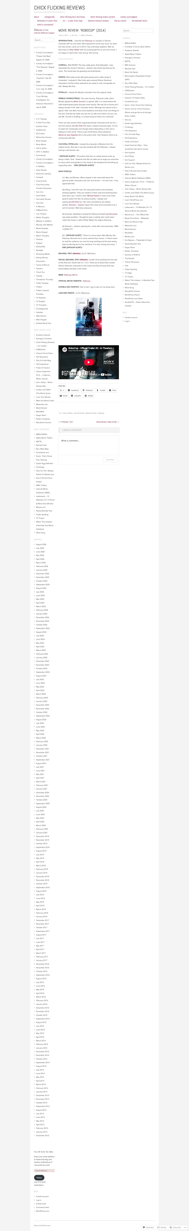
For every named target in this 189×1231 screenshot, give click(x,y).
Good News (41, 195)
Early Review (41, 170)
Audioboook (41, 130)
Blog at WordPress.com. (42, 1225)
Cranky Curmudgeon (128, 17)
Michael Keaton (91, 413)
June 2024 (40, 639)
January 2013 (41, 1132)
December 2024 (42, 617)
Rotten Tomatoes (43, 419)
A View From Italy (43, 122)
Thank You (40, 272)
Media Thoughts (42, 217)
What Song (40, 532)
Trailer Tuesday (42, 283)
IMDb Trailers (41, 485)
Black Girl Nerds (131, 72)
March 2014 (41, 1084)
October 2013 (41, 1102)
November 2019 (42, 840)
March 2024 (41, 650)
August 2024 (41, 632)
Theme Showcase (132, 262)
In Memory (40, 206)
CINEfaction (41, 349)
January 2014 (41, 1091)
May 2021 (40, 774)
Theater (39, 276)
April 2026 (40, 559)
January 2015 (41, 1048)
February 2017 (42, 956)
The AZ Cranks (120, 21)
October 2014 (41, 1059)
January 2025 (41, 613)
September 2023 (43, 672)
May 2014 (40, 1077)
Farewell (39, 177)
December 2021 (42, 749)
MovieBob (40, 411)
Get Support (130, 160)
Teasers (39, 268)
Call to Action (41, 148)
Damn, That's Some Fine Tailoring (138, 105)
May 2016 (40, 989)
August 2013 (41, 1110)
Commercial (41, 155)
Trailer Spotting (42, 514)
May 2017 (40, 945)
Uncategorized (42, 308)
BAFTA (39, 441)
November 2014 (42, 1055)
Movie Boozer (41, 408)
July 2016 (40, 982)
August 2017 (41, 935)
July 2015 (40, 1026)
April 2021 (40, 778)
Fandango (40, 467)
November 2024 (42, 621)
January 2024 (41, 657)
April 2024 (40, 646)
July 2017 (40, 938)
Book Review (41, 141)
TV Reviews (41, 297)
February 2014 (42, 1088)
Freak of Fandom (43, 367)
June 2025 (40, 595)
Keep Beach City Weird (134, 196)
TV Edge (128, 273)
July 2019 (40, 854)
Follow (39, 1177)
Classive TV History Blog (135, 98)
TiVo (126, 265)
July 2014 (40, 1070)
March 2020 (41, 825)
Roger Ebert (41, 415)
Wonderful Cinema (43, 422)
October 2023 (41, 668)
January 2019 (41, 872)
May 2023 (40, 686)
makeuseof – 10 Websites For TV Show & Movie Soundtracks (45, 500)
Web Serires (41, 316)
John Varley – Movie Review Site (138, 189)
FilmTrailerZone (42, 364)
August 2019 (41, 851)
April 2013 (40, 1124)
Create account (42, 1196)
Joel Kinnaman (79, 413)
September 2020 (43, 803)
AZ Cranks (40, 133)
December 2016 (42, 964)
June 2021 (40, 770)
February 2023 (42, 697)
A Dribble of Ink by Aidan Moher (138, 46)
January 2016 (41, 1004)
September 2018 (43, 887)
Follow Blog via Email (43, 1152)
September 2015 (43, 1018)
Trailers (39, 287)
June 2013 (40, 1117)
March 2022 (41, 738)
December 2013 (42, 1095)
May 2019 (40, 858)
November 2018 (42, 880)
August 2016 (41, 978)
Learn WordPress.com (134, 200)
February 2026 (42, 566)
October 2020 (41, 799)
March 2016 (41, 997)
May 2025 (40, 599)
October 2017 (41, 927)
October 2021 (41, 756)
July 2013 (40, 1113)
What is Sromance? (45, 24)
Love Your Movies (43, 397)
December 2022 (42, 705)
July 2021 (40, 767)
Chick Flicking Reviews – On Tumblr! (139, 87)
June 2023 (40, 683)
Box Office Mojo (42, 449)
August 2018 (41, 891)
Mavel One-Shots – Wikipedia (137, 218)
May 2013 (40, 1121)
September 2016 (43, 975)
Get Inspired (130, 152)
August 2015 (41, 1022)
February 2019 (42, 869)
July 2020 (40, 810)
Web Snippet (41, 319)
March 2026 (41, 562)
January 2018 (41, 916)
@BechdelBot (41, 434)
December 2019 (42, 836)
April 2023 (40, 690)
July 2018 (40, 894)
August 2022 (41, 719)
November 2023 (42, 665)
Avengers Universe (44, 338)
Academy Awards (43, 335)
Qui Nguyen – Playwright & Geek (138, 240)
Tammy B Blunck (42, 265)
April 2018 (40, 905)
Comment (110, 460)
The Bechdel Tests (139, 21)
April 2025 (40, 603)
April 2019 (40, 862)
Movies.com (41, 507)
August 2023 (41, 676)
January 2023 (41, 701)
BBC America (130, 65)
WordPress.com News (134, 298)
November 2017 (42, 924)
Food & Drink (41, 181)
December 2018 (42, 876)
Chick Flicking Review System (102, 17)
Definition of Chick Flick (47, 21)
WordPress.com (42, 1211)
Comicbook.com (42, 452)
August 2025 (41, 588)
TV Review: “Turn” (65, 422)
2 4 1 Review (41, 119)
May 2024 (40, 643)
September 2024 (43, 628)
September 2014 (43, 1062)
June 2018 (40, 898)
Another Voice (41, 126)
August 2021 (41, 763)
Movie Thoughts (42, 235)
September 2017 (43, 931)
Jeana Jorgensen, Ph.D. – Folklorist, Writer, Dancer (43, 375)
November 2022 (42, 708)
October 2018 (41, 883)
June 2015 (40, 1029)
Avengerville (49, 17)
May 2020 (40, 818)
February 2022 (42, 741)
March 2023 (41, 694)
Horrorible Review (43, 199)
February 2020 (42, 829)
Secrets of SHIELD (132, 254)
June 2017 (40, 942)
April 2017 (40, 949)
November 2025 (42, 577)
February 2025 (42, 610)
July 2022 (40, 723)
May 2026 (40, 555)
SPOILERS (40, 246)
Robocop (86, 281)
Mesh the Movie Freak (45, 400)
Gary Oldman (68, 413)
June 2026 (40, 551)
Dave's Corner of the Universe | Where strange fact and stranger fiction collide (138, 112)
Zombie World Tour (43, 323)
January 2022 (41, 745)
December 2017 (42, 920)
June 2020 (40, 814)
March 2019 (41, 865)
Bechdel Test (41, 445)
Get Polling (129, 156)
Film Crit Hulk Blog (43, 360)
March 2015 (41, 1040)
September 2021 (43, 759)
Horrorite (39, 203)
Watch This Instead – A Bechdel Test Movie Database (44, 525)
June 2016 (40, 986)
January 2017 (41, 960)
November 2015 (42, 1011)
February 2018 (42, 913)
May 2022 (40, 730)
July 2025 (40, 592)
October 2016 (41, 971)
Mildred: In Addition (44, 221)
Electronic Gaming (43, 173)
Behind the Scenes (43, 137)
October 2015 (41, 1015)
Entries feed (41, 1203)
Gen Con (39, 192)
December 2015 (42, 1008)
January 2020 (41, 832)
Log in (38, 1200)
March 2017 (41, 953)
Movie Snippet (42, 232)
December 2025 (42, 573)
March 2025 (41, 606)
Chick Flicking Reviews (59, 7)
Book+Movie (41, 144)
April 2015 (40, 1037)
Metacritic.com (42, 404)
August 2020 (41, 807)
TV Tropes (40, 518)
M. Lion (75, 35)
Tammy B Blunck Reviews (98, 21)
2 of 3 (84, 253)
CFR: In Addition (42, 151)
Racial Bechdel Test (44, 510)
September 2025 (43, 584)
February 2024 (42, 654)
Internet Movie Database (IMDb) (138, 178)
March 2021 (41, 781)
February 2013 (42, 1128)
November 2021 (42, 752)
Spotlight (39, 250)
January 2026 (41, 570)
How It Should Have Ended (136, 171)
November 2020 (42, 796)
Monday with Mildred (44, 224)
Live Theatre (41, 214)
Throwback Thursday (44, 279)
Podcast (39, 239)
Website (76, 253)
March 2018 (41, 909)
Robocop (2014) (70, 275)
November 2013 (42, 1099)
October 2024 (41, 624)
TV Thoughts (41, 305)
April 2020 (40, 821)
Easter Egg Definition (44, 463)
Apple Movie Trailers (44, 438)
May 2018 (40, 902)
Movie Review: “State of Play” (108, 422)
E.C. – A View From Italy (72, 21)
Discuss (128, 119)
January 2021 (41, 789)
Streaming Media (43, 254)
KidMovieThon (42, 210)
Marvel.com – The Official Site (137, 214)
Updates (39, 312)
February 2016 (42, 1000)
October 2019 (41, 843)
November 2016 (42, 967)
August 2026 (41, 544)
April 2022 (40, 734)
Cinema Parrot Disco (44, 353)
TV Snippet (40, 301)
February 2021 (42, 785)
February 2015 (42, 1044)
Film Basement (42, 357)
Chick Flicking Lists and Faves (72, 17)
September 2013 (43, 1106)
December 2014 (42, 1051)
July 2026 (40, 548)
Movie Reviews (86, 35)
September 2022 (43, 716)
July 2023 (40, 679)
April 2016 (40, 993)
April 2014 (40, 1080)
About (36, 17)
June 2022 (40, 726)
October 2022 (41, 712)
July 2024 (40, 635)
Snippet (39, 243)
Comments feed (42, 1207)
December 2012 (42, 1135)
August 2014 (41, 1066)
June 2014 (40, 1073)
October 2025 (41, 581)
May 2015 (40, 1033)
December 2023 (42, 661)
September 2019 (43, 847)
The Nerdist (129, 258)
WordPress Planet (132, 294)
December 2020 (42, 792)
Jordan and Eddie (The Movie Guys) (139, 192)
